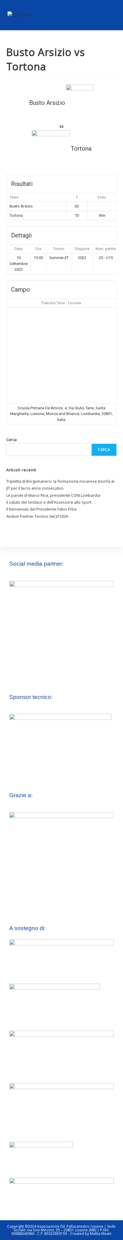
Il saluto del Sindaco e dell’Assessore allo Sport (48, 502)
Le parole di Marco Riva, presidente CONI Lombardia (53, 495)
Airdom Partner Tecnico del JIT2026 (37, 516)
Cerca (11, 439)
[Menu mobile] (113, 15)
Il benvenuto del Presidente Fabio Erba (41, 509)
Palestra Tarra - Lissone (61, 303)
